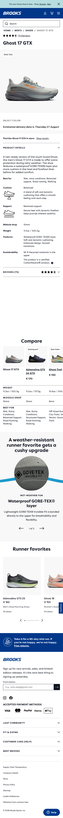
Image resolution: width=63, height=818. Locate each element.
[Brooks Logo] (31, 660)
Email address (9, 682)
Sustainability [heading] (10, 252)
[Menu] (58, 13)
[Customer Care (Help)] (31, 741)
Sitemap (7, 790)
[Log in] (45, 13)
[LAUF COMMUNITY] (31, 722)
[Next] (41, 528)
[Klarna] (38, 710)
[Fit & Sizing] (31, 732)
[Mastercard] (17, 710)
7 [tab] (33, 620)
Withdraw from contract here (15, 802)
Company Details (10, 773)
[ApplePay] (48, 710)
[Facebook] (11, 697)
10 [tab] (38, 620)
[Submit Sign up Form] (57, 687)
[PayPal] (28, 710)
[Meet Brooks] (31, 751)
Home (7, 30)
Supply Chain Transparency (15, 767)
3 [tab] (27, 620)
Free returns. (21, 645)
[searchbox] (34, 23)
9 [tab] (36, 620)
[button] (31, 81)
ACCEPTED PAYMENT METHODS (22, 704)
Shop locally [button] (42, 138)
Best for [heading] (7, 178)
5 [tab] (30, 620)
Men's (18, 30)
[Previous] (21, 528)
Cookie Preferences (11, 796)
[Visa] (7, 710)
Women (42, 4)
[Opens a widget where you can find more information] (51, 812)
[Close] (58, 4)
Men (49, 4)
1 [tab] (24, 620)
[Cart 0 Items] (51, 13)
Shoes (29, 30)
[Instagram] (4, 697)
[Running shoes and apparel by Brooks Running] (12, 13)
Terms (5, 779)
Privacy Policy (9, 785)
